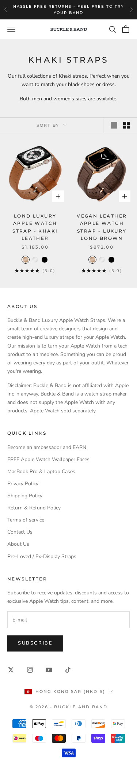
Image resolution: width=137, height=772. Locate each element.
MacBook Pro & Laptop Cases (41, 471)
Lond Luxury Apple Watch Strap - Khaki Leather (35, 227)
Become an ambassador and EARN (46, 447)
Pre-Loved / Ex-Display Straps (41, 556)
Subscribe (35, 643)
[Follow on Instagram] (30, 669)
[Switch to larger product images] (114, 125)
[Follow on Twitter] (11, 669)
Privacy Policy (22, 483)
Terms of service (25, 519)
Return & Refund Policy (34, 507)
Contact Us (20, 531)
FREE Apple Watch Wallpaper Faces (48, 459)
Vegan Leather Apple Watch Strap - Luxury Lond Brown (102, 227)
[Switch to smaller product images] (126, 125)
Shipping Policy (24, 495)
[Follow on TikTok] (68, 669)
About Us (18, 544)
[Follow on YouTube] (49, 669)
